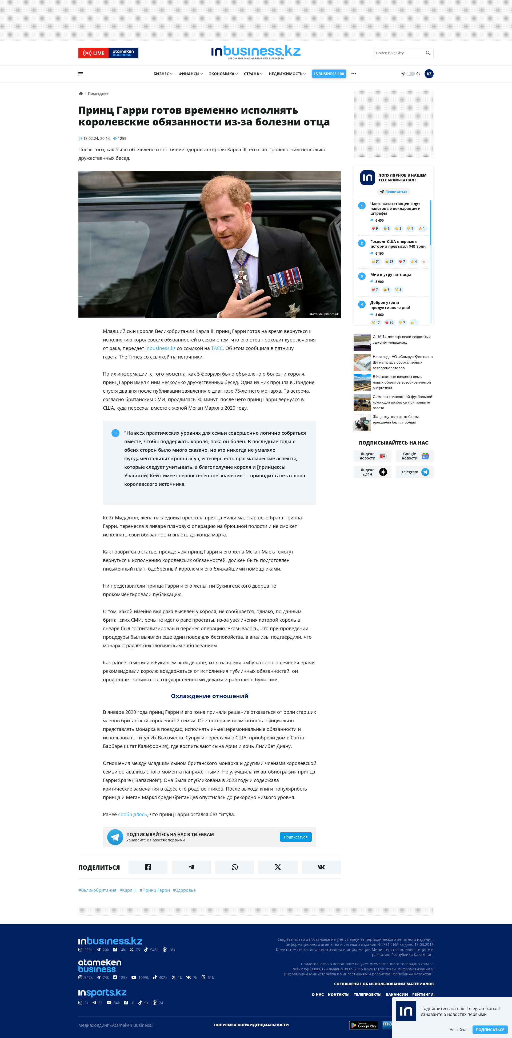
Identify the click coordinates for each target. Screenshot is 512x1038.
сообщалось (132, 814)
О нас (318, 994)
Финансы (189, 73)
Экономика (221, 73)
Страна (251, 73)
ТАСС (217, 348)
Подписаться (490, 1029)
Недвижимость (285, 73)
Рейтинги (423, 994)
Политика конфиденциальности (251, 1024)
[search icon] (428, 53)
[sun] (403, 74)
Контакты (339, 994)
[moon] (418, 74)
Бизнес (161, 73)
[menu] (81, 73)
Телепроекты (368, 994)
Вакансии (397, 994)
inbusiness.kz (160, 348)
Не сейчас (459, 1029)
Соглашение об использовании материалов (384, 983)
